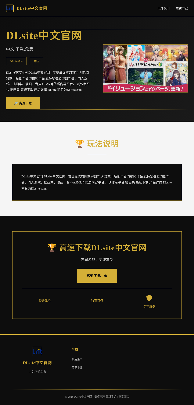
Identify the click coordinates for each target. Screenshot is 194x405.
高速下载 (182, 8)
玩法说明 (164, 8)
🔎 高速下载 (23, 103)
